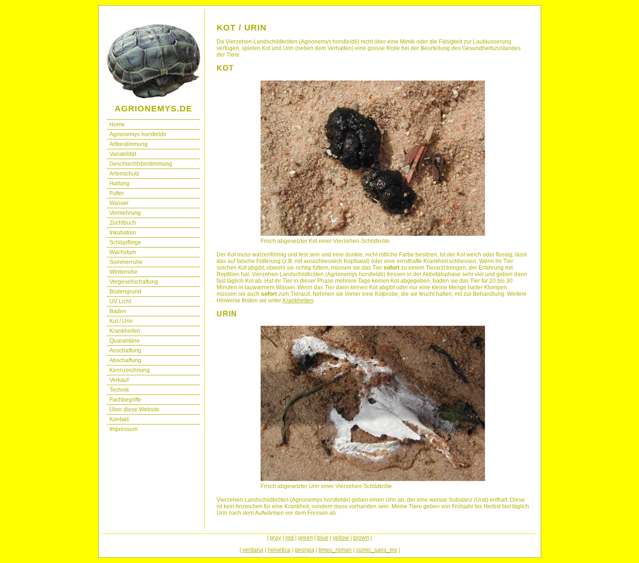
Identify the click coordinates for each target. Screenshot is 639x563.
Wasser (119, 203)
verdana (252, 550)
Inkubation (122, 232)
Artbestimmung (128, 144)
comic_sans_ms (376, 550)
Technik (119, 390)
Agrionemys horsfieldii (137, 134)
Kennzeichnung (129, 370)
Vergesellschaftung (133, 281)
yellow (341, 537)
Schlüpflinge (125, 242)
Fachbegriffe (125, 399)
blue (322, 537)
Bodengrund (125, 291)
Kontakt (119, 419)
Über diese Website (134, 409)
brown (361, 537)
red (289, 537)
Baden (117, 311)
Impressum (123, 429)
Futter (116, 193)
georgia (304, 550)
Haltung (119, 183)
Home (117, 124)
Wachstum (122, 252)
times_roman (335, 550)
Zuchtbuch (122, 222)
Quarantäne (124, 340)
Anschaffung (125, 350)
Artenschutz (124, 173)
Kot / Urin (121, 321)
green (305, 537)
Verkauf (119, 380)
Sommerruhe (126, 262)
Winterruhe (123, 272)
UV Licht (120, 301)
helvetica (279, 550)
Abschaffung (125, 360)
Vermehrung (125, 213)
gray (275, 537)
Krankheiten (124, 331)
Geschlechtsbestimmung (140, 164)
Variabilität (122, 154)
